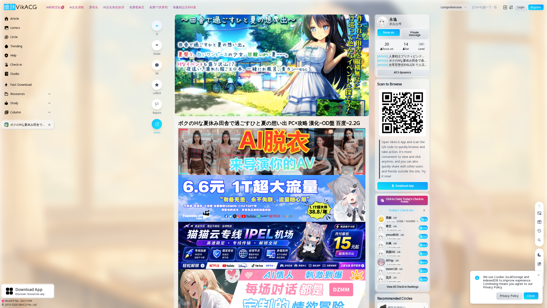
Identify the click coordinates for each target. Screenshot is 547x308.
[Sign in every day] (539, 222)
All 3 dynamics (402, 72)
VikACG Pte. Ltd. (27, 305)
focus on (388, 32)
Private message (415, 34)
